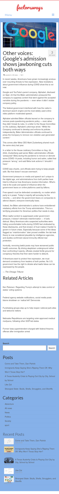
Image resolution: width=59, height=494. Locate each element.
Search (6, 343)
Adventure (9, 404)
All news (15, 75)
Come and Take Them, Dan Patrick (20, 363)
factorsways (29, 7)
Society (8, 421)
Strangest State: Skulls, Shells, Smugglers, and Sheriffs (29, 388)
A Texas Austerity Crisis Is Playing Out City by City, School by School (35, 461)
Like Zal (8, 384)
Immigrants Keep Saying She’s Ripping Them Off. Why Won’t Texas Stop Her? (34, 450)
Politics (8, 416)
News (7, 412)
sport (7, 425)
